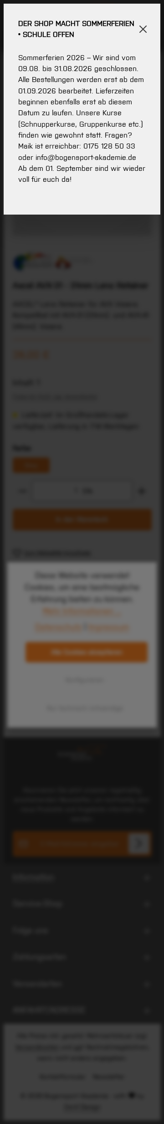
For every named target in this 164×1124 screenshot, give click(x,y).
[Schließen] (143, 29)
